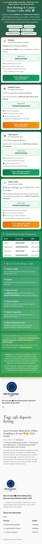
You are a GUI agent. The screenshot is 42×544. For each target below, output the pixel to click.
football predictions (32, 338)
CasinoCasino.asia (26, 347)
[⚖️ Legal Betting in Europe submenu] (21, 528)
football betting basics (10, 340)
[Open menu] (3, 407)
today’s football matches (25, 340)
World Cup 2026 (7, 342)
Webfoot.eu (22, 338)
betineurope (19, 440)
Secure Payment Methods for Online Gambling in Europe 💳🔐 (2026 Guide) (20, 433)
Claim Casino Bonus (21, 125)
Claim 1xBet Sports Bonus (21, 172)
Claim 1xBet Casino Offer (21, 224)
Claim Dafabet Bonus (21, 78)
